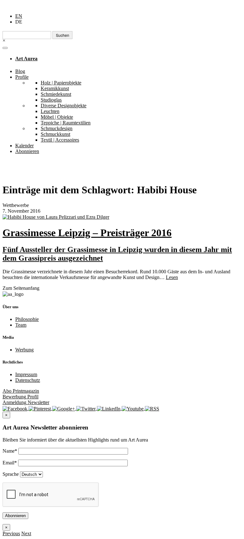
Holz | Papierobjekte (61, 82)
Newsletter (26, 402)
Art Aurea (26, 58)
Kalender (24, 145)
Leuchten (50, 111)
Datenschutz (27, 380)
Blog (20, 71)
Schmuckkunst (55, 134)
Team (20, 325)
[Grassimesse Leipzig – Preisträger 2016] (122, 217)
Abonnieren (27, 151)
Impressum (26, 374)
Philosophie (27, 319)
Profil (20, 396)
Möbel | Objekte (57, 117)
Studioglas (51, 100)
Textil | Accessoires (60, 140)
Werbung (24, 349)
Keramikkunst (55, 88)
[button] (11, 533)
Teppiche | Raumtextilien (66, 122)
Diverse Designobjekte (63, 105)
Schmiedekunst (56, 94)
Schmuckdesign (56, 128)
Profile (22, 77)
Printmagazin (21, 391)
